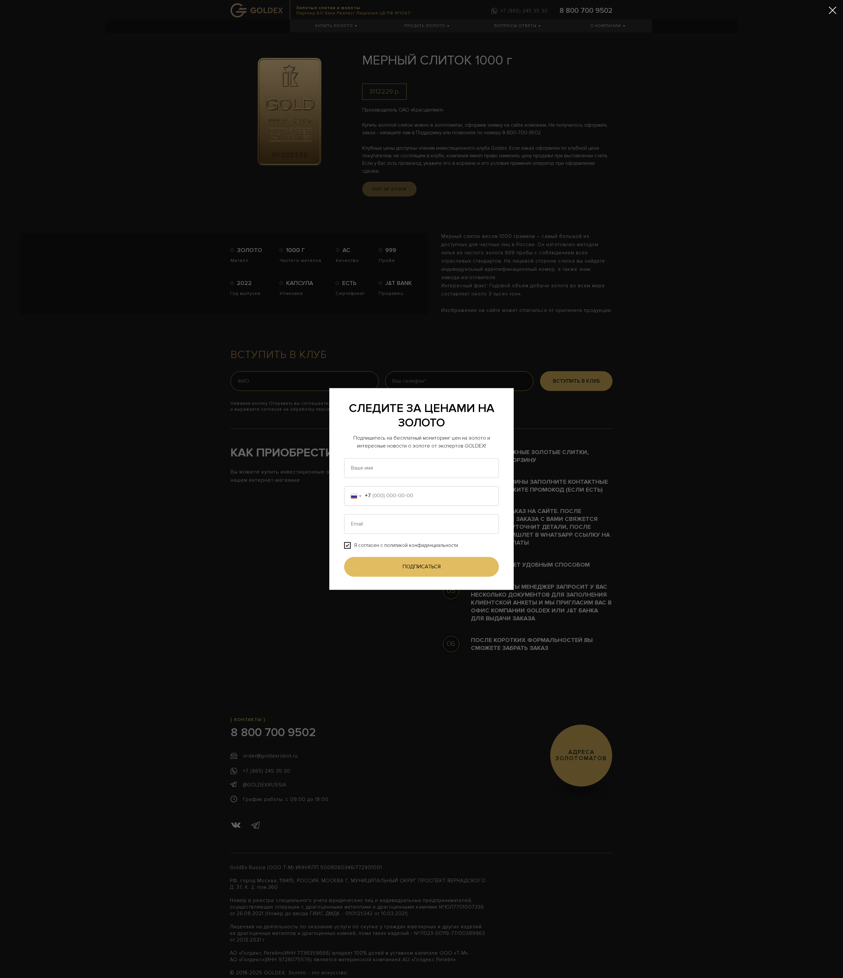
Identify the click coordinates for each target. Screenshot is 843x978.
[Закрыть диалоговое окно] (833, 10)
